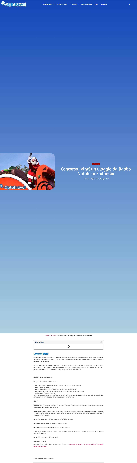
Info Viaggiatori (86, 4)
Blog (96, 4)
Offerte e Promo (62, 4)
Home (47, 335)
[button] (129, 4)
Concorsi (96, 164)
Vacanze (74, 4)
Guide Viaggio (47, 4)
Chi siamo (104, 4)
